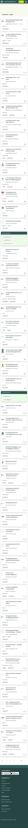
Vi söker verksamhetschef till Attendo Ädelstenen (14, 516)
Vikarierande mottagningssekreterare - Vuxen (13, 49)
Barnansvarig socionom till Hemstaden (13, 336)
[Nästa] (25, 761)
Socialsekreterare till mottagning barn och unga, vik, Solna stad (14, 433)
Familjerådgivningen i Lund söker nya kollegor (13, 307)
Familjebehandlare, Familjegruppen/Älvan (12, 616)
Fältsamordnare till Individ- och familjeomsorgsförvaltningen (14, 674)
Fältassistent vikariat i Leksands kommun (12, 475)
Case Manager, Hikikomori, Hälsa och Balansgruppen (13, 178)
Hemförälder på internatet (13, 221)
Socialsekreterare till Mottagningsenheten (12, 365)
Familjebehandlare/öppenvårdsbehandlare (13, 559)
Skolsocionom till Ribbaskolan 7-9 (11, 688)
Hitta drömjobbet (6, 809)
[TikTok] (10, 815)
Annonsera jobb (5, 799)
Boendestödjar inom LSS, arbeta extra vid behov (13, 660)
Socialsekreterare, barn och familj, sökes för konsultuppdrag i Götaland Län (14, 379)
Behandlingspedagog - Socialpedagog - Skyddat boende (13, 631)
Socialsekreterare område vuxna (13, 92)
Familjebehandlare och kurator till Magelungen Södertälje (12, 746)
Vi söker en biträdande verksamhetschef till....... (13, 264)
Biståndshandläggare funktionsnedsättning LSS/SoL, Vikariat (12, 279)
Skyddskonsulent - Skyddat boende (14, 645)
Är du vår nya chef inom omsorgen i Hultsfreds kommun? (12, 322)
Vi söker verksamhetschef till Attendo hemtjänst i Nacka (14, 717)
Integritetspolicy (5, 783)
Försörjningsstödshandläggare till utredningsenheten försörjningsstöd (14, 351)
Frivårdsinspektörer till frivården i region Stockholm (14, 419)
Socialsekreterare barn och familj (14, 293)
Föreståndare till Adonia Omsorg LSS (13, 530)
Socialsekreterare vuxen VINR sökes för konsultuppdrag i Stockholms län (13, 121)
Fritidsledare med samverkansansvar (11, 193)
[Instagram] (2, 815)
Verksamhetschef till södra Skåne (13, 602)
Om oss (3, 781)
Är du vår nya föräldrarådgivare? (11, 573)
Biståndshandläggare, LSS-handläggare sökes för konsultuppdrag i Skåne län (14, 448)
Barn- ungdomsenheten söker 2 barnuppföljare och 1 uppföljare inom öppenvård (14, 703)
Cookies (3, 785)
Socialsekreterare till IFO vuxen (13, 545)
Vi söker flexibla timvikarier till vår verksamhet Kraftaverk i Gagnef (13, 35)
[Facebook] (8, 815)
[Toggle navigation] (26, 2)
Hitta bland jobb (5, 790)
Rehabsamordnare (11, 461)
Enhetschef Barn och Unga (13, 405)
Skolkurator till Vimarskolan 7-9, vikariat (14, 731)
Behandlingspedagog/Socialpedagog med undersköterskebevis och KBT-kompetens (14, 21)
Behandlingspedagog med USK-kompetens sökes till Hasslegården (13, 64)
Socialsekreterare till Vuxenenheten (12, 207)
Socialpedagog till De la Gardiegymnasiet (13, 164)
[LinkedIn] (5, 815)
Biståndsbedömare (11, 503)
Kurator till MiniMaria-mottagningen (12, 588)
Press (2, 792)
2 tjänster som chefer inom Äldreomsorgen (13, 150)
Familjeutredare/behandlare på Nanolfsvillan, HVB (14, 107)
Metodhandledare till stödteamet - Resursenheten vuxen (12, 135)
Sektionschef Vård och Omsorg (12, 250)
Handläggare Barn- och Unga (12, 78)
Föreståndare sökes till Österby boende (12, 489)
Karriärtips (4, 811)
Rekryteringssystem (6, 802)
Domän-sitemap (5, 788)
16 (21, 761)
